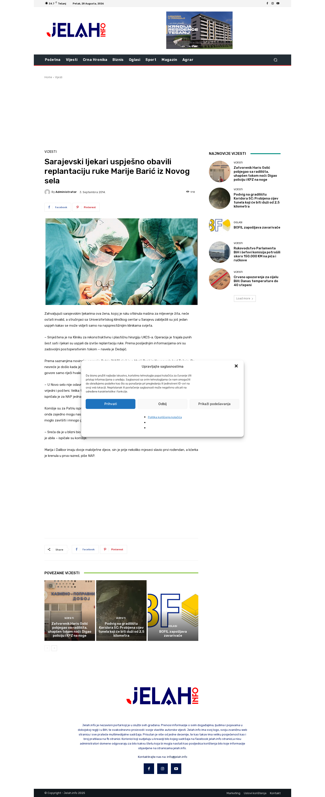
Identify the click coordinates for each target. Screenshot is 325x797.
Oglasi (172, 626)
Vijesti (58, 77)
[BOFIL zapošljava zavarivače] (173, 610)
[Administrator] (48, 192)
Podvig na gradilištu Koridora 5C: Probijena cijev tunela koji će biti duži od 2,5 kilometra (121, 630)
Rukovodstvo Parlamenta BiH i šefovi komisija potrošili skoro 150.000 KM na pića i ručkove (257, 254)
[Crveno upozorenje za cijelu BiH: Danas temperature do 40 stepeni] (219, 279)
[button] (236, 366)
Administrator (66, 191)
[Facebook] (267, 3)
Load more (243, 298)
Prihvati (110, 404)
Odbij (162, 404)
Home (48, 77)
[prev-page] (47, 648)
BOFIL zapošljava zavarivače (173, 634)
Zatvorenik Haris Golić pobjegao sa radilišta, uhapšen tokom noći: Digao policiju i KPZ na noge (69, 630)
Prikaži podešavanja (214, 404)
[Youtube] (278, 3)
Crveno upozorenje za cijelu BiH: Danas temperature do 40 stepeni (256, 281)
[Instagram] (272, 3)
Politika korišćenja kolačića (165, 417)
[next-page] (54, 648)
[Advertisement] (162, 112)
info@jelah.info (177, 756)
